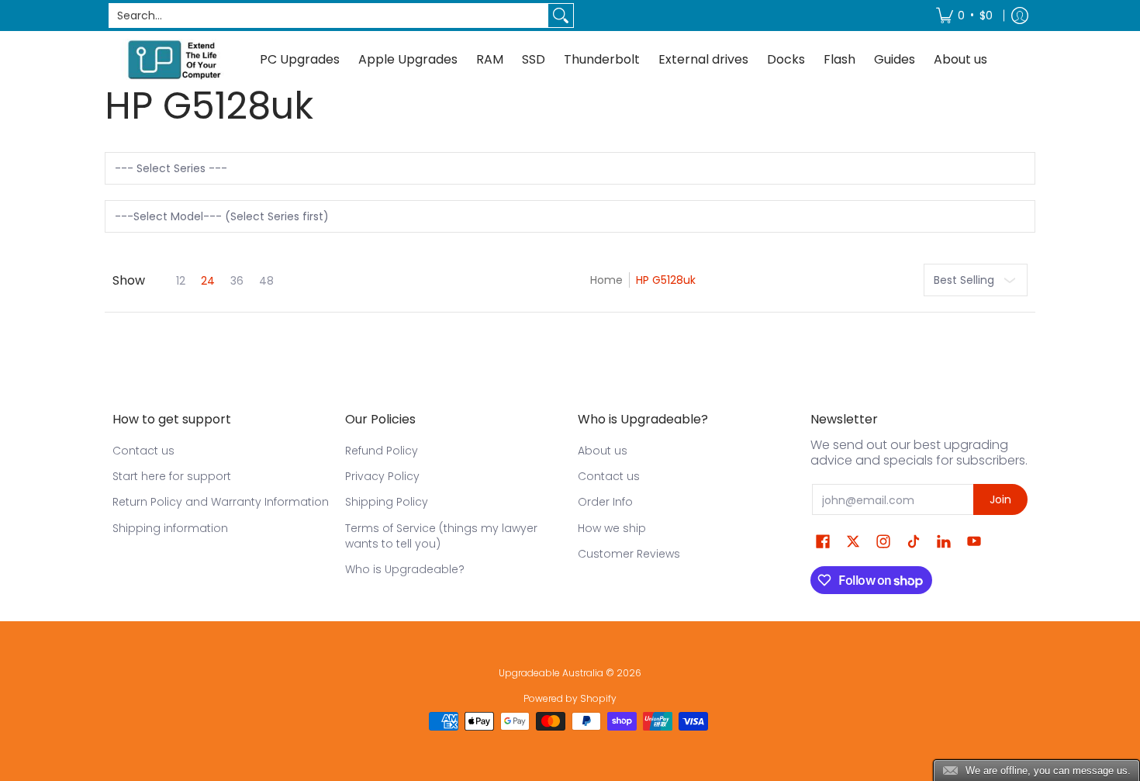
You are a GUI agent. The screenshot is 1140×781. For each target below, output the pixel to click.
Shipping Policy (386, 502)
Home (606, 280)
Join (1000, 499)
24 (208, 281)
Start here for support (171, 476)
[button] (823, 541)
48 (266, 281)
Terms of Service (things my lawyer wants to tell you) (441, 535)
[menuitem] (964, 15)
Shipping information (170, 528)
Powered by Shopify (570, 698)
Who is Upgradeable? (405, 569)
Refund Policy (381, 450)
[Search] (560, 15)
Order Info (605, 502)
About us (602, 450)
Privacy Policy (382, 476)
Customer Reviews (629, 554)
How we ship (612, 528)
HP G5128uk (666, 280)
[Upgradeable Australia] (174, 59)
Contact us (143, 450)
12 (180, 281)
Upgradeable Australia (551, 672)
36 (237, 281)
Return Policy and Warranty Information (220, 502)
